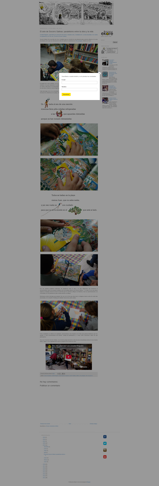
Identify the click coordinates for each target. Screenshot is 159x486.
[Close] (99, 73)
